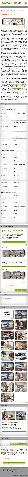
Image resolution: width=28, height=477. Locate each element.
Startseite (3, 10)
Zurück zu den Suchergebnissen (18, 443)
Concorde (14, 10)
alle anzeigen (20, 290)
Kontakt (19, 471)
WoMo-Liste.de (23, 475)
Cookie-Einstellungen (8, 471)
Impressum (6, 469)
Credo (19, 10)
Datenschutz (14, 469)
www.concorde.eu (5, 299)
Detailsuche (7, 461)
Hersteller (8, 10)
